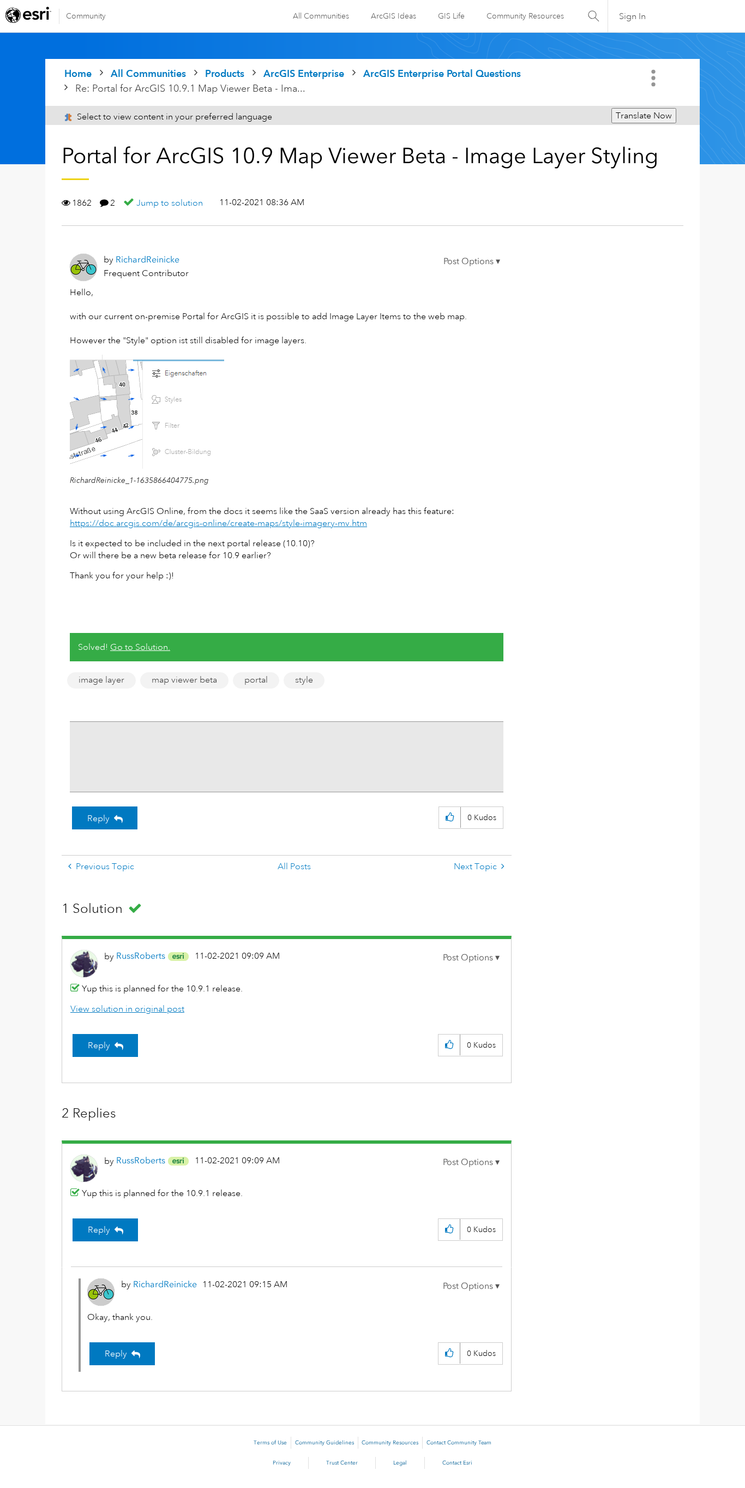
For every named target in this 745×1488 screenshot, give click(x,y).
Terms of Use (270, 1442)
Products (224, 73)
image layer (101, 679)
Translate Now (644, 115)
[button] (471, 261)
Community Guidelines (324, 1442)
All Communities (321, 16)
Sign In (632, 16)
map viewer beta (184, 679)
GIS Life (451, 16)
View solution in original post (127, 1008)
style (304, 679)
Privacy (282, 1463)
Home (78, 73)
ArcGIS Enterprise (303, 73)
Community (86, 16)
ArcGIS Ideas (393, 16)
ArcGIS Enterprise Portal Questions (442, 73)
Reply (98, 818)
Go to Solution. (140, 647)
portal (256, 679)
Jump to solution (169, 203)
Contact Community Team (458, 1442)
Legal (400, 1463)
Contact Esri (457, 1463)
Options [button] (654, 78)
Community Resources (525, 16)
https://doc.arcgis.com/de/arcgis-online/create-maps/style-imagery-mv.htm (218, 523)
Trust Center (342, 1463)
